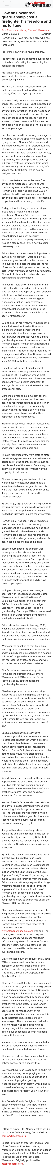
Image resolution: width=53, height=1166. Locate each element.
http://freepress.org (12, 1163)
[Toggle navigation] (7, 4)
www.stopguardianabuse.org (17, 931)
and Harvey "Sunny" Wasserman (32, 30)
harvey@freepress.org (14, 1136)
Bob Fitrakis (8, 30)
